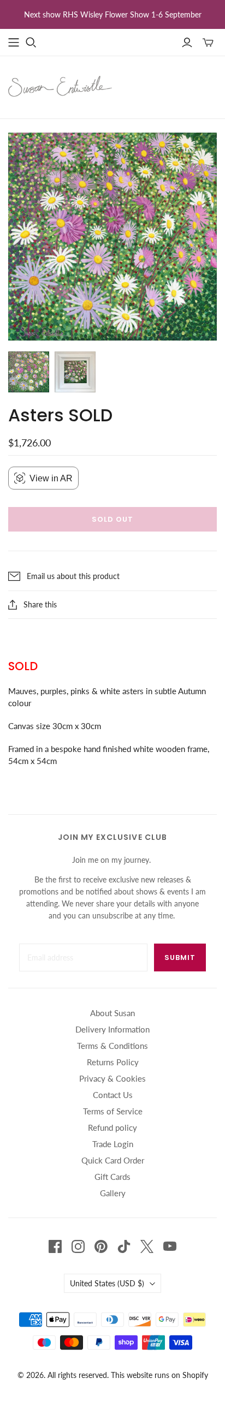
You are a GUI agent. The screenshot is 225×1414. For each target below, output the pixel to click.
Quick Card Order (112, 1160)
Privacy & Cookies (112, 1078)
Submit (180, 957)
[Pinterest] (101, 1246)
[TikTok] (124, 1246)
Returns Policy (113, 1062)
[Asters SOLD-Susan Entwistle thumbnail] (28, 371)
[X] (146, 1246)
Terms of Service (113, 1111)
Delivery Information (112, 1029)
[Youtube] (169, 1246)
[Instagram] (78, 1246)
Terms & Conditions (112, 1046)
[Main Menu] (13, 42)
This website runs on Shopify (159, 1375)
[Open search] (31, 42)
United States (107, 1283)
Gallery (113, 1193)
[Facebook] (55, 1246)
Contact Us (113, 1095)
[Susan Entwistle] (60, 85)
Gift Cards (112, 1177)
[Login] (187, 43)
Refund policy (112, 1127)
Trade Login (112, 1144)
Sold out (112, 519)
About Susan (112, 1013)
